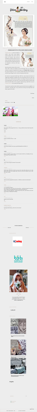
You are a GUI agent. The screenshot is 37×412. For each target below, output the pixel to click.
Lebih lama (9, 227)
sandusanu (5, 167)
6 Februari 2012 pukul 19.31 (8, 137)
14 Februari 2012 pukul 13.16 (8, 161)
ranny (5, 177)
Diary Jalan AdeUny (9, 410)
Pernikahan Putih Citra (12, 48)
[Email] (14, 102)
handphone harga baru (7, 205)
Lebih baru (27, 227)
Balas (5, 132)
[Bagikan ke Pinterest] (13, 102)
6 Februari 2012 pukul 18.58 (8, 126)
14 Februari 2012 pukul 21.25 (8, 168)
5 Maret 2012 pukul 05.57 (7, 186)
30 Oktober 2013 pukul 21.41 (8, 206)
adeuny (5, 184)
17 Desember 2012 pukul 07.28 (8, 197)
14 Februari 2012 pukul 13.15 (8, 152)
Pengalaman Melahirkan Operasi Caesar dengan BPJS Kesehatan (17, 376)
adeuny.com (21, 298)
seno (4, 196)
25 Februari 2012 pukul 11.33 (8, 178)
